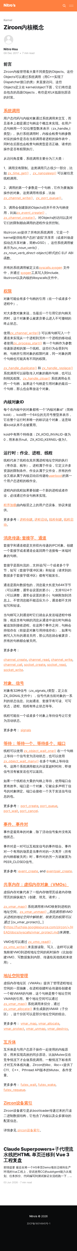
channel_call (13, 665)
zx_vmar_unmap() (33, 912)
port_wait (11, 811)
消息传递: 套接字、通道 (25, 537)
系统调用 (12, 110)
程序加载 (10, 505)
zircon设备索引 (28, 1130)
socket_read (56, 665)
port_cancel (29, 811)
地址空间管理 (16, 975)
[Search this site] (64, 6)
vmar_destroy (57, 1029)
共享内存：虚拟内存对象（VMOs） (36, 884)
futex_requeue (14, 1090)
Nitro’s (10, 5)
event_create (28, 871)
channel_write (61, 660)
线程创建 (55, 519)
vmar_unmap (35, 1029)
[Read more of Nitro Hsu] (9, 40)
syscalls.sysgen (50, 267)
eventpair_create (59, 871)
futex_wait (28, 1085)
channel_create (15, 660)
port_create (29, 806)
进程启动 (40, 519)
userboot (55, 476)
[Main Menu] (71, 5)
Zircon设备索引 (18, 1102)
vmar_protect (14, 1029)
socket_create (34, 665)
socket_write (13, 670)
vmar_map (29, 1023)
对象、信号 (14, 683)
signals (26, 730)
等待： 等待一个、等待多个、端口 (35, 743)
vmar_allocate (48, 1023)
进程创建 (26, 519)
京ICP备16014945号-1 (38, 1223)
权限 (8, 291)
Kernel (8, 20)
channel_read (39, 660)
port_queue (48, 806)
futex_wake (47, 1085)
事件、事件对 (16, 824)
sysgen (26, 273)
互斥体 (10, 1041)
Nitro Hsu (11, 49)
